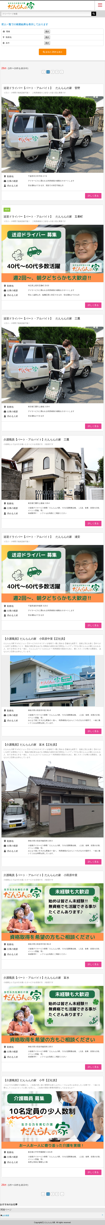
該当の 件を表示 (54, 51)
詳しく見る (93, 196)
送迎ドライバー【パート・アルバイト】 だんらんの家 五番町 (43, 216)
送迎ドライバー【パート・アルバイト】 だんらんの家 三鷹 (42, 318)
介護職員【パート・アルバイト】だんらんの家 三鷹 (36, 439)
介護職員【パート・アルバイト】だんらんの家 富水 (36, 977)
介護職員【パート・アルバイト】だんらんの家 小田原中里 (40, 875)
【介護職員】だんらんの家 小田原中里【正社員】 (35, 638)
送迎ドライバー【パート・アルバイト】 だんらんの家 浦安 (42, 536)
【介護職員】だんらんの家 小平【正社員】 (31, 1080)
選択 (47, 31)
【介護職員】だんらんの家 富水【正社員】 (31, 744)
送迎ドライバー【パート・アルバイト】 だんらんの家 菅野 (42, 87)
